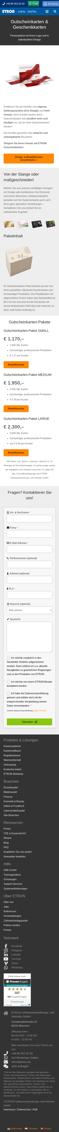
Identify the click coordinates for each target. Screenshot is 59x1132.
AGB (35, 1109)
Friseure (8, 796)
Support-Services (13, 884)
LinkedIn (16, 954)
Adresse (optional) (19, 573)
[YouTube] (7, 959)
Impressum (9, 1109)
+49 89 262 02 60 (22, 1053)
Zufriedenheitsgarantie (16, 920)
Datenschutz (24, 1109)
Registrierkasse (12, 755)
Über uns (8, 902)
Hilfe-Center (10, 870)
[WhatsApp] (7, 967)
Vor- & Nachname (20, 512)
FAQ (6, 847)
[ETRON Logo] (8, 11)
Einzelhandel (11, 787)
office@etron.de (21, 1061)
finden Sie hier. (39, 710)
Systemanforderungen (15, 888)
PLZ (12, 588)
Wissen (8, 838)
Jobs (6, 906)
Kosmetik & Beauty (14, 801)
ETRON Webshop (13, 774)
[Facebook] (7, 946)
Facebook (16, 946)
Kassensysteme (12, 746)
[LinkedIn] (7, 955)
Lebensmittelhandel (14, 810)
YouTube (16, 959)
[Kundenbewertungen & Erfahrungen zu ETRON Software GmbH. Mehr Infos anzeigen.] (17, 1005)
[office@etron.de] (7, 1062)
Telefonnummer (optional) (23, 558)
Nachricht (15, 619)
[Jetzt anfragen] (7, 1066)
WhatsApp (17, 967)
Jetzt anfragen (20, 1066)
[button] (47, 11)
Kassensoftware (12, 750)
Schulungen (10, 879)
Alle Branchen (11, 815)
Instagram (16, 950)
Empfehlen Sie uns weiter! (18, 852)
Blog (6, 842)
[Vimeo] (7, 963)
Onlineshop (10, 764)
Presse (7, 930)
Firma (14, 527)
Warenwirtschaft (12, 760)
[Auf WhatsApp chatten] (7, 1057)
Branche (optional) (20, 604)
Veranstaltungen (12, 916)
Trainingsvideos (12, 874)
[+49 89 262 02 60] (7, 1053)
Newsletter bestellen (15, 856)
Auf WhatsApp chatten (24, 1057)
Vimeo (14, 963)
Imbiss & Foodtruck (14, 806)
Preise (7, 828)
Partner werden (12, 925)
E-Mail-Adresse (19, 543)
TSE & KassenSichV (15, 833)
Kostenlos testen (12, 769)
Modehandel (10, 792)
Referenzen (10, 911)
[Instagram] (7, 950)
